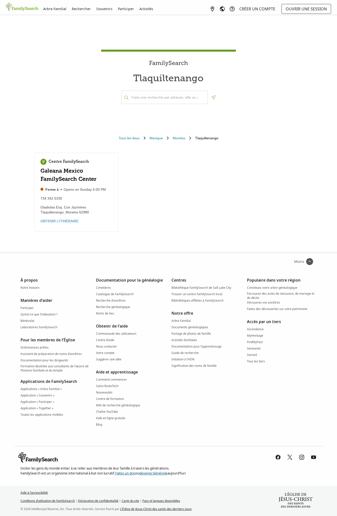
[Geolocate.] (214, 97)
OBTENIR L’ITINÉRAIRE (59, 221)
